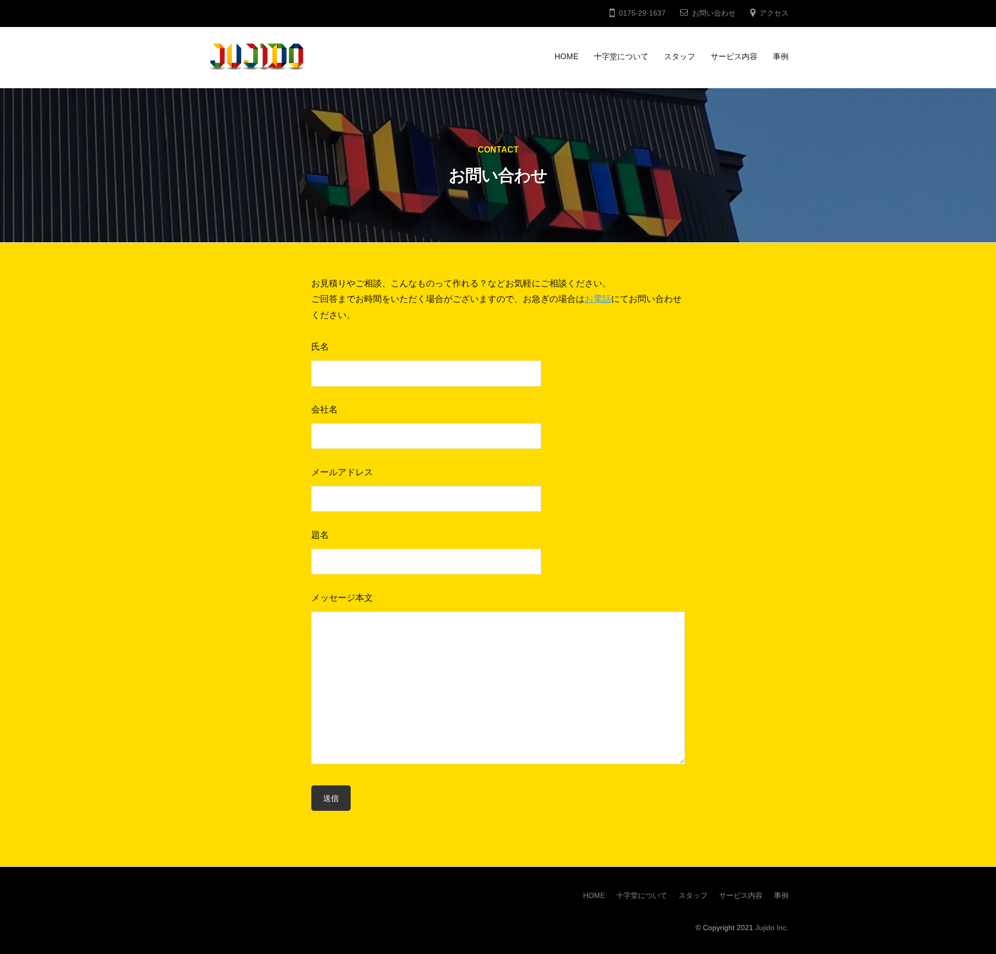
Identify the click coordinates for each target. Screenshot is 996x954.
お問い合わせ (714, 13)
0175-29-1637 (642, 13)
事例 (781, 56)
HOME (566, 56)
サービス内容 (734, 56)
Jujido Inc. (772, 927)
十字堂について (621, 56)
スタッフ (679, 56)
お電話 (598, 299)
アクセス (774, 13)
